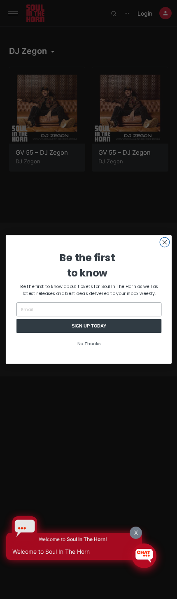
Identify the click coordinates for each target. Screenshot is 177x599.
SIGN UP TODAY (88, 325)
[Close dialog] (164, 242)
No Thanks (88, 343)
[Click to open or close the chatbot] (144, 555)
